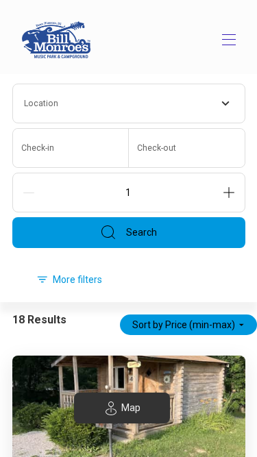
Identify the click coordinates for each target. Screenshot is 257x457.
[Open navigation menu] (229, 39)
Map (130, 407)
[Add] (229, 192)
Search (141, 232)
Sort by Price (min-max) (183, 324)
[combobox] (128, 103)
